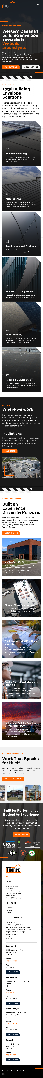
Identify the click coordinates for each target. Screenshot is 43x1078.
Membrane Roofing (16, 153)
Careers (8, 936)
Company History (14, 561)
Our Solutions (31, 67)
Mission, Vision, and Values (19, 605)
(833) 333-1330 (11, 1055)
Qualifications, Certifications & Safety (21, 642)
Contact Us (9, 939)
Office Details (13, 972)
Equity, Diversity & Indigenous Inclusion (21, 683)
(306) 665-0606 (11, 961)
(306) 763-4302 (11, 1023)
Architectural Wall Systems (21, 246)
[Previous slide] (19, 482)
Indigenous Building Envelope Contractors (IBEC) (21, 724)
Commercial (10, 908)
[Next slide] (24, 482)
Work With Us (11, 67)
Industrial (9, 912)
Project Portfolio (13, 779)
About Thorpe (11, 533)
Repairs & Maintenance (18, 379)
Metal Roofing (13, 198)
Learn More (10, 451)
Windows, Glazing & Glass (19, 291)
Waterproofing (14, 334)
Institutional (9, 910)
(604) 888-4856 (11, 992)
